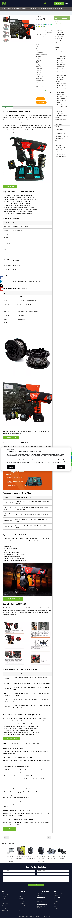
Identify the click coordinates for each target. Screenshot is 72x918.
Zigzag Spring (60, 124)
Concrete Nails (61, 69)
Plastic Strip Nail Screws (63, 109)
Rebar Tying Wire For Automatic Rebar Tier (51, 858)
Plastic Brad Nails (61, 75)
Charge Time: (39, 68)
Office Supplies (59, 127)
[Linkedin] (1, 281)
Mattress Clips (60, 113)
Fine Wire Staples (61, 83)
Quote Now (59, 3)
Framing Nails (61, 58)
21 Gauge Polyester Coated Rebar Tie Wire (20, 858)
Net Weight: (38, 56)
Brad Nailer (59, 30)
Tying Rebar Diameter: (38, 61)
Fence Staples (60, 92)
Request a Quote (10, 186)
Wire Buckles (59, 138)
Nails (57, 50)
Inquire (41, 98)
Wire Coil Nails (62, 56)
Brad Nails (60, 60)
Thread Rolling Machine (62, 156)
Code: (37, 48)
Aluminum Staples (62, 90)
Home (55, 900)
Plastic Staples (61, 98)
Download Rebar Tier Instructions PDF (11, 618)
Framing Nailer (60, 36)
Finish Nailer (59, 32)
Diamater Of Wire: (40, 80)
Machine (57, 152)
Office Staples (59, 131)
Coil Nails (59, 52)
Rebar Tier (59, 24)
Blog (55, 903)
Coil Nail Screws (61, 105)
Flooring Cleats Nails (62, 64)
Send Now (36, 884)
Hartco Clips (22, 903)
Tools (56, 21)
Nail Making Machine (61, 154)
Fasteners (57, 47)
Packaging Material (60, 133)
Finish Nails (60, 62)
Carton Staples (61, 94)
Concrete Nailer (60, 34)
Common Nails (61, 66)
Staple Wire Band (60, 147)
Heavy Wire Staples (62, 88)
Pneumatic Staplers (61, 26)
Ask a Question (10, 828)
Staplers (4, 896)
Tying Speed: (39, 72)
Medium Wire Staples (62, 86)
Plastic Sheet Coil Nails (64, 54)
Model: (37, 40)
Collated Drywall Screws (63, 107)
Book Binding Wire (61, 129)
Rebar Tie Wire (60, 143)
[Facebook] (1, 277)
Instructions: (38, 87)
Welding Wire (59, 149)
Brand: (37, 44)
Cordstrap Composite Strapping (63, 136)
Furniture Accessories (60, 122)
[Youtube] (1, 289)
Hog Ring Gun (60, 38)
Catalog (55, 905)
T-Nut (57, 117)
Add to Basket (41, 102)
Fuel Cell (58, 45)
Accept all (60, 467)
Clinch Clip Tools (60, 41)
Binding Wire (39, 900)
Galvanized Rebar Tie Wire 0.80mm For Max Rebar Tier (62, 858)
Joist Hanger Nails (62, 71)
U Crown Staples (61, 100)
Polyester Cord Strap (41, 906)
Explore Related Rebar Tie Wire (13, 598)
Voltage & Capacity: (38, 65)
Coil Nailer (59, 28)
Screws (58, 102)
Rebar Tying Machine (7, 894)
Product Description (8, 107)
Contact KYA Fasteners (11, 738)
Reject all (11, 467)
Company (56, 901)
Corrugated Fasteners (62, 115)
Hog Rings (59, 111)
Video (55, 906)
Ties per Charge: (39, 76)
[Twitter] (1, 285)
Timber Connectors (61, 119)
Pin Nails (59, 73)
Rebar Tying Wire (58, 893)
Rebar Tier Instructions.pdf (41, 90)
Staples (58, 81)
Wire (56, 140)
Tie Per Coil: (39, 84)
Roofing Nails (60, 77)
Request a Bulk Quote (11, 437)
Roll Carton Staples (62, 96)
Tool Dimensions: (40, 52)
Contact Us (56, 908)
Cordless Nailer (60, 43)
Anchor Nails (60, 79)
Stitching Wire (60, 145)
